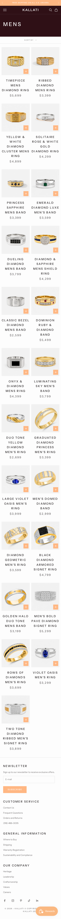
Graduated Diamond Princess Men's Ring (45, 445)
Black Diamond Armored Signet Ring (45, 562)
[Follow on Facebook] (4, 900)
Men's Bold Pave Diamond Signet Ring (45, 621)
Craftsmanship (10, 881)
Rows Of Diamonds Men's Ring (15, 677)
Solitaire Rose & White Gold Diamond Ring (45, 144)
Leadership (8, 876)
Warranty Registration (14, 850)
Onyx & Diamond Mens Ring (16, 386)
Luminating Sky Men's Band (45, 386)
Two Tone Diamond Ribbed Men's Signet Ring (15, 736)
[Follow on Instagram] (12, 900)
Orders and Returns (12, 818)
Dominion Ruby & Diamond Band (45, 327)
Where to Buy (10, 839)
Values (6, 887)
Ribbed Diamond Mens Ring (45, 85)
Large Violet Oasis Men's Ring (15, 503)
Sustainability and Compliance (17, 855)
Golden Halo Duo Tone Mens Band (16, 621)
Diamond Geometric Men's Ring (15, 559)
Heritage (7, 871)
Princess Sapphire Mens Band (15, 207)
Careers (7, 892)
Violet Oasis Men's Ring (45, 675)
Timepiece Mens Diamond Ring (15, 85)
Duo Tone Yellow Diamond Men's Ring (15, 445)
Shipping (7, 844)
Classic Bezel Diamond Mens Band (16, 325)
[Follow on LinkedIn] (37, 900)
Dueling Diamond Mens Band (15, 264)
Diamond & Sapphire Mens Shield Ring (45, 266)
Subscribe (15, 789)
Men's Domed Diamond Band (45, 503)
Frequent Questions (13, 812)
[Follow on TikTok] (29, 900)
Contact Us (8, 807)
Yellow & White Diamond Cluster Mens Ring (15, 146)
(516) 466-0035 (10, 823)
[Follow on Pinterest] (21, 900)
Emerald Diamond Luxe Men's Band (45, 207)
